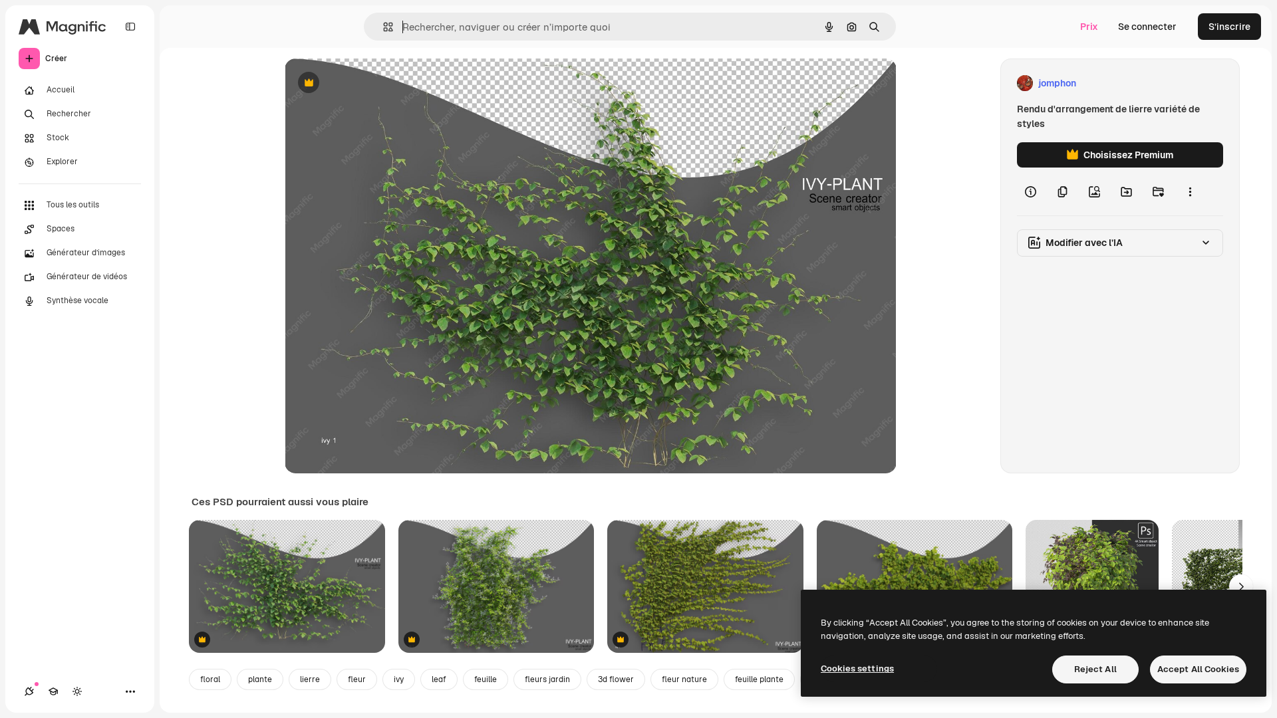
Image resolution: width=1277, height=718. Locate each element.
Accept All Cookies (1198, 669)
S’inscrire (1229, 27)
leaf (439, 679)
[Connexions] (29, 691)
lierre (310, 679)
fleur (357, 679)
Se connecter (1147, 27)
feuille (485, 679)
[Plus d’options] (1190, 191)
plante (260, 679)
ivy (399, 679)
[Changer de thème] (77, 691)
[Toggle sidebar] (130, 26)
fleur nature (684, 679)
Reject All (1095, 669)
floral (210, 679)
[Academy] (53, 691)
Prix (1089, 27)
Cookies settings (857, 668)
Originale (372, 83)
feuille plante (759, 679)
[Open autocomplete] (382, 27)
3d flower (616, 679)
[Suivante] (1241, 586)
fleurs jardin (547, 679)
